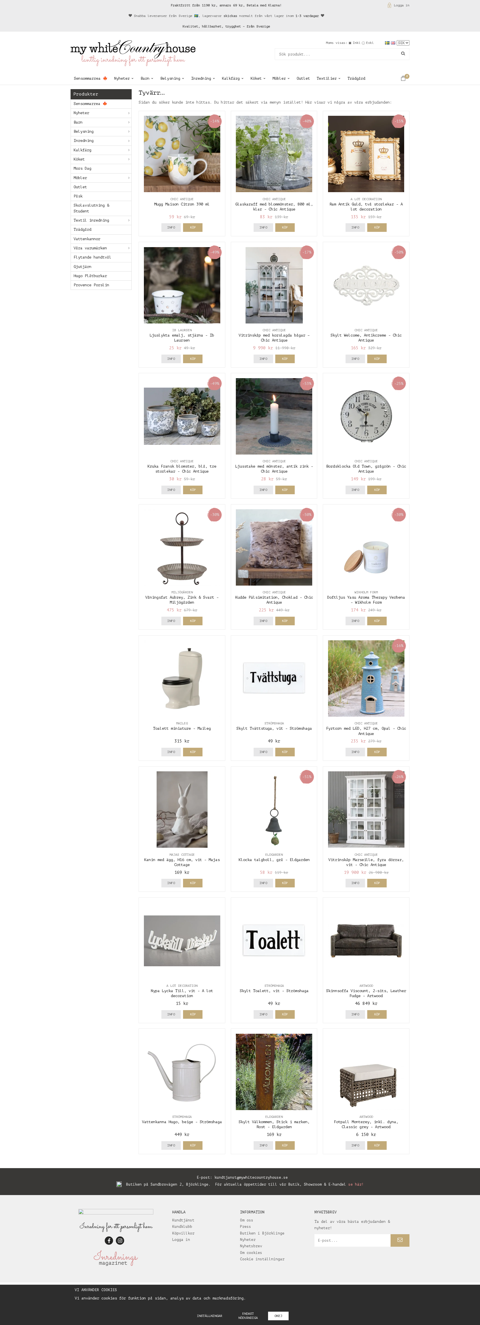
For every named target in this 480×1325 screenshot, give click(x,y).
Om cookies (251, 1253)
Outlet (303, 78)
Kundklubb (182, 1226)
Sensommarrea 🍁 (91, 78)
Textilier (327, 78)
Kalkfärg (231, 78)
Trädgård (356, 78)
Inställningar (209, 1316)
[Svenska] (388, 43)
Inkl (357, 43)
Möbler (279, 78)
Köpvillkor (183, 1233)
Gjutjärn (82, 267)
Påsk (78, 196)
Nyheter (122, 78)
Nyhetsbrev (251, 1246)
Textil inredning (91, 220)
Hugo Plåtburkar (90, 276)
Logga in (401, 5)
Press (245, 1226)
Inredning (201, 78)
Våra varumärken (90, 248)
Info (171, 227)
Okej (278, 1316)
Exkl (370, 43)
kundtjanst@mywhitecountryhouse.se (251, 1177)
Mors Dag (82, 168)
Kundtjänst (183, 1220)
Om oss (246, 1220)
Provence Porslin (91, 285)
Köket (256, 78)
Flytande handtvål (92, 257)
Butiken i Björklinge (262, 1233)
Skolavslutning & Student (91, 208)
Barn (145, 78)
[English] (394, 43)
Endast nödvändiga (248, 1316)
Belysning (170, 78)
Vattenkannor (87, 239)
